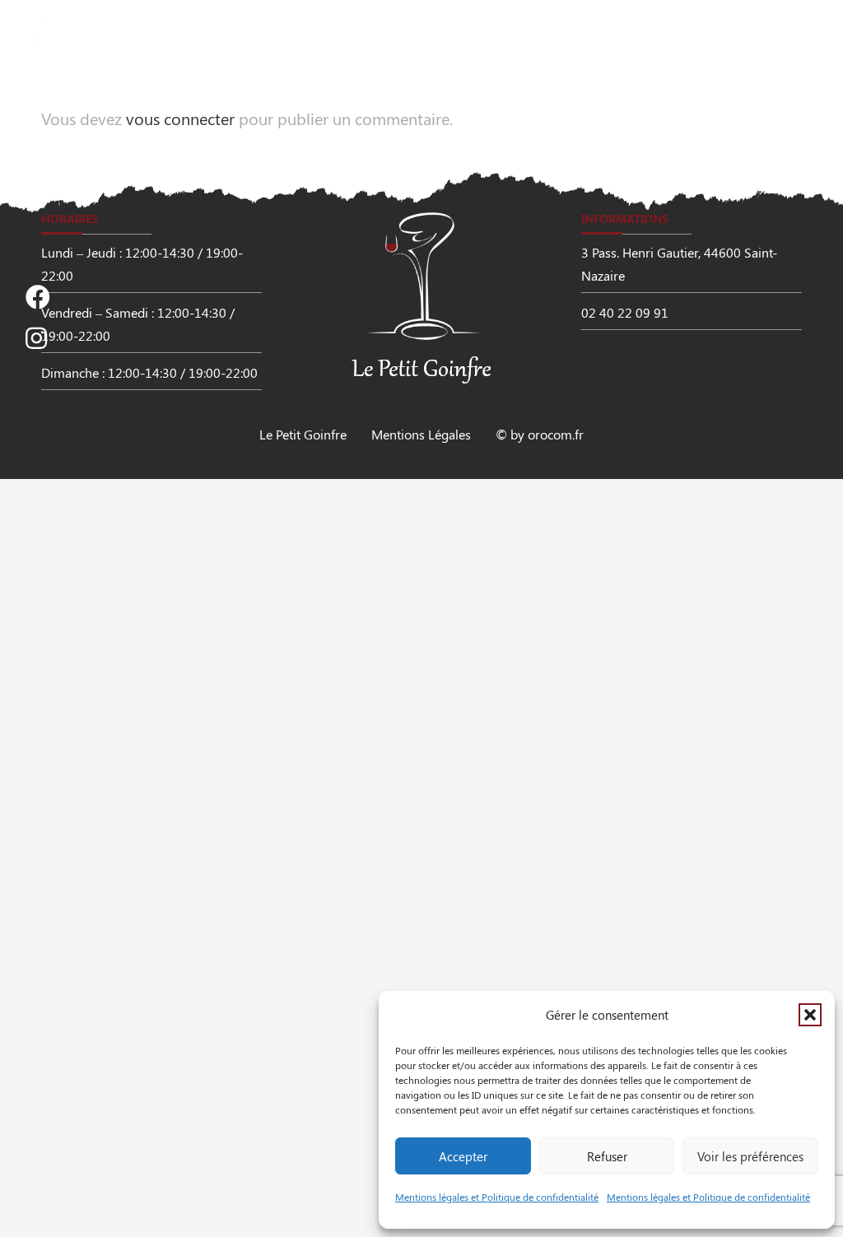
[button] (810, 1015)
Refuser (607, 1156)
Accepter (463, 1156)
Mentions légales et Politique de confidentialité (496, 1196)
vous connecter (180, 118)
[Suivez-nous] (38, 297)
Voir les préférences (750, 1156)
